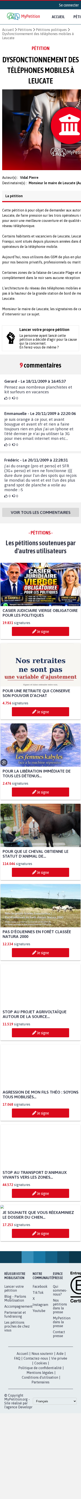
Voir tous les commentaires (40, 516)
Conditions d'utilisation (40, 1421)
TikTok (38, 1337)
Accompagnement (18, 1350)
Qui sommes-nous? (60, 1334)
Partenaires (40, 1426)
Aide (60, 1398)
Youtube (39, 1355)
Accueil (58, 16)
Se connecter (69, 5)
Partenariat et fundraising (15, 1358)
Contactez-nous (36, 1402)
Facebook (40, 1331)
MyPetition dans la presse (61, 1366)
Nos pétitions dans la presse (60, 1350)
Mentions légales (40, 1417)
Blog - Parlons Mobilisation (15, 1342)
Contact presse (59, 1378)
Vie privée (59, 1402)
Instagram (40, 1349)
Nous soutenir (42, 1398)
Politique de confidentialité (40, 1412)
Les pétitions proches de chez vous (17, 1370)
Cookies (40, 1407)
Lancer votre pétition (14, 1332)
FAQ (17, 1402)
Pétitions (25, 30)
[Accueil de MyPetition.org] (24, 16)
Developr (25, 1451)
